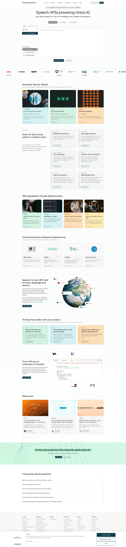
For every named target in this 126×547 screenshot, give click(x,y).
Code (36, 25)
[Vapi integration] (58, 354)
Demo (24, 25)
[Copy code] (98, 360)
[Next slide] (102, 396)
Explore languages (27, 306)
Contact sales (94, 2)
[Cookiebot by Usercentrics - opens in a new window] (17, 544)
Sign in (101, 2)
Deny (106, 543)
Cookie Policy (46, 537)
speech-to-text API (37, 302)
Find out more (57, 145)
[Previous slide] (99, 396)
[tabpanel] (76, 371)
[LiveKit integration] (76, 354)
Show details (29, 541)
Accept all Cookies (106, 534)
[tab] (56, 360)
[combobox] (30, 29)
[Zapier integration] (77, 385)
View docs (68, 60)
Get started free (59, 60)
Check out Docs (26, 377)
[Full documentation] (101, 360)
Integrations (30, 25)
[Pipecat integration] (95, 385)
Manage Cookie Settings (105, 539)
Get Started (58, 457)
